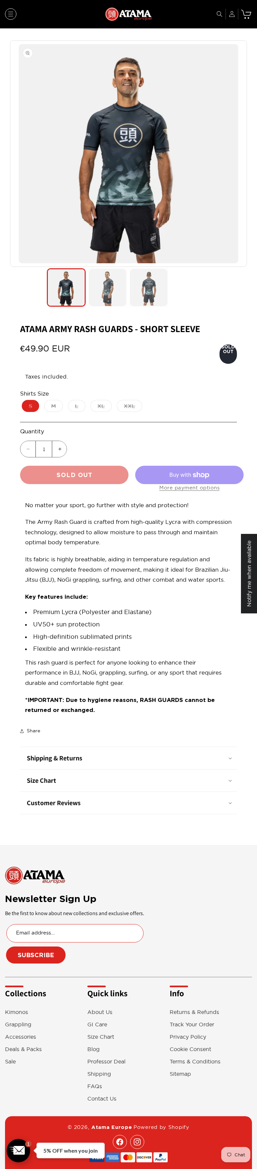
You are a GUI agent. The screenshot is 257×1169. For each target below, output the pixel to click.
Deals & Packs (23, 1049)
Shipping (99, 1074)
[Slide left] (16, 154)
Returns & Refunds (194, 1012)
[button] (10, 14)
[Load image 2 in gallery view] (107, 287)
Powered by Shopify (161, 1127)
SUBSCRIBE (36, 955)
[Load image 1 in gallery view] (66, 287)
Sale (10, 1061)
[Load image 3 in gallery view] (149, 287)
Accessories (20, 1037)
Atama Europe (111, 1127)
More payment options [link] (189, 487)
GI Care (97, 1024)
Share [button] (33, 730)
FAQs (94, 1086)
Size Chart (100, 1037)
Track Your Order (192, 1024)
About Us (99, 1012)
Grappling (18, 1024)
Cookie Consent (190, 1049)
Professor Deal (106, 1061)
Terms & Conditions (195, 1061)
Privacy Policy (188, 1037)
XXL (133, 407)
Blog (93, 1049)
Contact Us (101, 1099)
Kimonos (16, 1012)
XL (104, 407)
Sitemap (180, 1074)
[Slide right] (240, 154)
